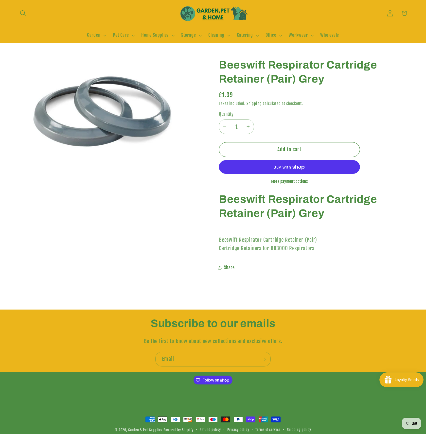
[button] (23, 13)
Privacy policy (238, 430)
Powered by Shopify (178, 430)
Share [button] (229, 267)
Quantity (226, 114)
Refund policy (210, 430)
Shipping (254, 103)
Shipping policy (299, 430)
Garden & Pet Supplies (145, 430)
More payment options (289, 181)
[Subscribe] (263, 359)
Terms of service (268, 430)
